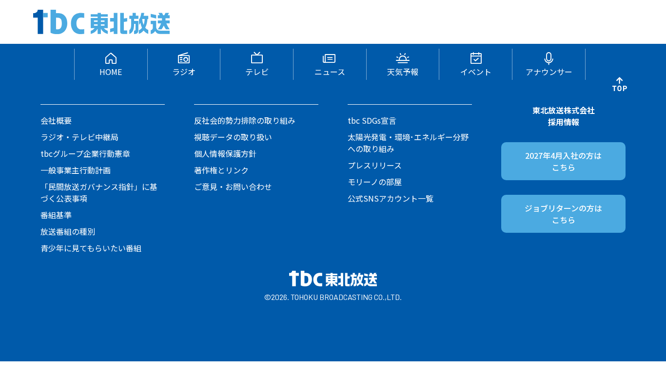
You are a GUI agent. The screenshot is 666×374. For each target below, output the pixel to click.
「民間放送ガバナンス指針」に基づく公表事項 (98, 192)
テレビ (257, 71)
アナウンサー (549, 71)
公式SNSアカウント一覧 (390, 198)
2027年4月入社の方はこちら (563, 161)
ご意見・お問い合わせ (233, 186)
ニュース (329, 71)
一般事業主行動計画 (75, 170)
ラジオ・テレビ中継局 (79, 137)
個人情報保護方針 (225, 153)
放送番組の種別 (67, 231)
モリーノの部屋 (375, 181)
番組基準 (56, 215)
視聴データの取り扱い (233, 137)
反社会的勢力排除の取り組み (244, 120)
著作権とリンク (221, 170)
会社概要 (56, 120)
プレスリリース (375, 165)
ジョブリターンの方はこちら (563, 213)
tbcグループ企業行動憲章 (85, 153)
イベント (475, 71)
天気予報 (402, 71)
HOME (110, 71)
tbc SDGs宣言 (372, 120)
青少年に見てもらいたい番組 (90, 248)
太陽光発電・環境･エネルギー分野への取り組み (408, 142)
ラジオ (184, 71)
